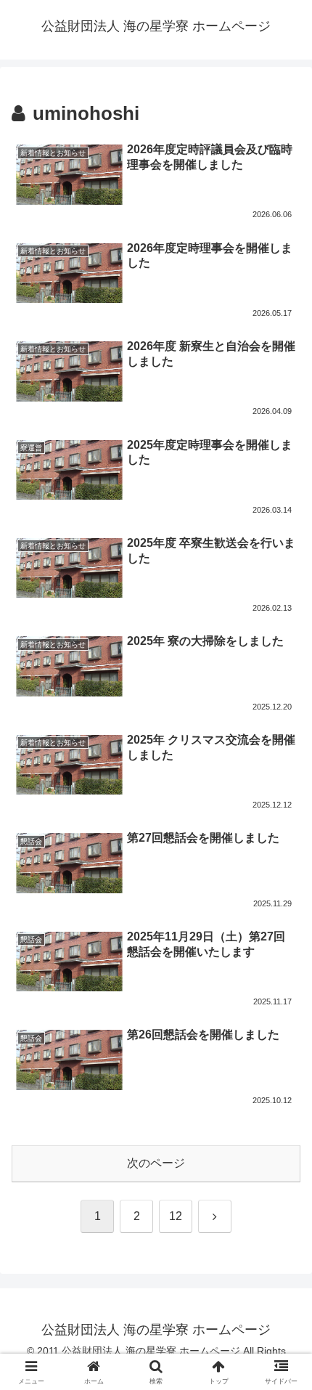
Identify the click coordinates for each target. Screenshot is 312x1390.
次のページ (156, 1163)
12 (175, 1216)
